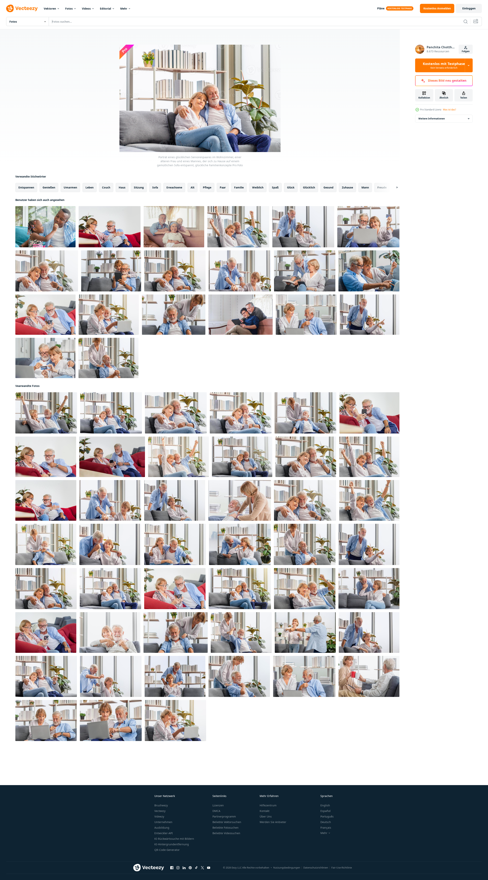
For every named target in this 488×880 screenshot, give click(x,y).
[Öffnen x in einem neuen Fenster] (202, 867)
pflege (207, 187)
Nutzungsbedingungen (286, 867)
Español (325, 811)
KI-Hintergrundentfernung (171, 844)
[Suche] (465, 21)
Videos (86, 8)
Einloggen (469, 8)
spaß (275, 187)
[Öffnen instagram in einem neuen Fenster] (177, 867)
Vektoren (50, 8)
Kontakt (264, 811)
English (325, 805)
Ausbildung (161, 827)
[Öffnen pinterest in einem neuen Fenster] (190, 867)
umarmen (70, 187)
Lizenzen (218, 805)
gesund (328, 187)
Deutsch (325, 822)
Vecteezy (159, 811)
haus (122, 187)
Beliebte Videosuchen (226, 833)
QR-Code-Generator (167, 850)
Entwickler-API (163, 833)
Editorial (105, 8)
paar (223, 187)
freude (382, 187)
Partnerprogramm (224, 816)
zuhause (347, 187)
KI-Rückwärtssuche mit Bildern (174, 839)
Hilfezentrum (268, 805)
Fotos (69, 8)
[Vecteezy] (22, 8)
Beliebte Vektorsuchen (226, 822)
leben (90, 187)
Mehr (123, 8)
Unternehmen (163, 822)
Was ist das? (449, 109)
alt (192, 187)
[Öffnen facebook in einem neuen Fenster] (171, 867)
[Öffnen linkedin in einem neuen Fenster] (184, 867)
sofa (155, 187)
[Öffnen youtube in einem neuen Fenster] (208, 867)
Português (327, 816)
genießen (49, 187)
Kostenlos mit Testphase (444, 65)
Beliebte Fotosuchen (225, 827)
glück (291, 187)
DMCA (216, 811)
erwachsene (174, 187)
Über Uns (266, 816)
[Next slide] (394, 187)
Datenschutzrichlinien (315, 867)
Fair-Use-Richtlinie (341, 867)
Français (325, 827)
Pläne (380, 8)
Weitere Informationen (431, 118)
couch (106, 187)
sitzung (139, 187)
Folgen (466, 51)
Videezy (159, 816)
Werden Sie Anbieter (273, 822)
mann (365, 187)
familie (239, 187)
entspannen (26, 187)
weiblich (257, 187)
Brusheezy (161, 805)
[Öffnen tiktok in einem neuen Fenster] (196, 867)
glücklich (309, 187)
